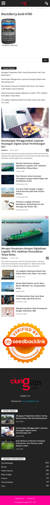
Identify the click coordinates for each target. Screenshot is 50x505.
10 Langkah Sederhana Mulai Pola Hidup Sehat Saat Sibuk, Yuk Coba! (23, 101)
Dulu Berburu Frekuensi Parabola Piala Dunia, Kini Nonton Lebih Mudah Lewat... (30, 443)
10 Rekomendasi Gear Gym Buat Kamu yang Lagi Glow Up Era (30, 297)
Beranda (3, 8)
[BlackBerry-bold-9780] (25, 31)
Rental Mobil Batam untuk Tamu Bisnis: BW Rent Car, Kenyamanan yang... (30, 285)
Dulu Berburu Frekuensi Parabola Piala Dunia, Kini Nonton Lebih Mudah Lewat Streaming (22, 87)
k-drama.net (31, 498)
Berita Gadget (6, 474)
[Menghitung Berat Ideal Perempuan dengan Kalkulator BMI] (7, 312)
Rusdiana (4, 150)
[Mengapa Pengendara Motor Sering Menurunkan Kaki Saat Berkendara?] (7, 419)
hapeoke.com (19, 498)
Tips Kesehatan (7, 482)
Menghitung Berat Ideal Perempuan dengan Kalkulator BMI (31, 309)
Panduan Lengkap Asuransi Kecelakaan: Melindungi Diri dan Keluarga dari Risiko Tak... (30, 204)
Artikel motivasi (7, 471)
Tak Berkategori (7, 463)
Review (4, 467)
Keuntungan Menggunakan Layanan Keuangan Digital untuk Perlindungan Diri (23, 80)
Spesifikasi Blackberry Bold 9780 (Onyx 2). (21, 8)
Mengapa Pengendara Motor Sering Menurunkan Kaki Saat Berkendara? (23, 73)
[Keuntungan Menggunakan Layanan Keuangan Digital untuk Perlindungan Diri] (25, 123)
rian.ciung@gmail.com (30, 401)
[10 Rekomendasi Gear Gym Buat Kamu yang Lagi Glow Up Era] (7, 299)
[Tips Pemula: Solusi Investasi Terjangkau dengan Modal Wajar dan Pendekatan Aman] (7, 179)
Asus (3, 486)
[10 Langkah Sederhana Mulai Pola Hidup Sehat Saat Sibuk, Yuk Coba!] (7, 274)
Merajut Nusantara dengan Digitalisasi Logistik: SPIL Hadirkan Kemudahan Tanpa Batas (24, 94)
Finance (4, 478)
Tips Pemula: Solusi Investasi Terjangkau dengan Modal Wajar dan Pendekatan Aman (32, 178)
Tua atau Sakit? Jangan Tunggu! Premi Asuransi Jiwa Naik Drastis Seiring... (30, 191)
